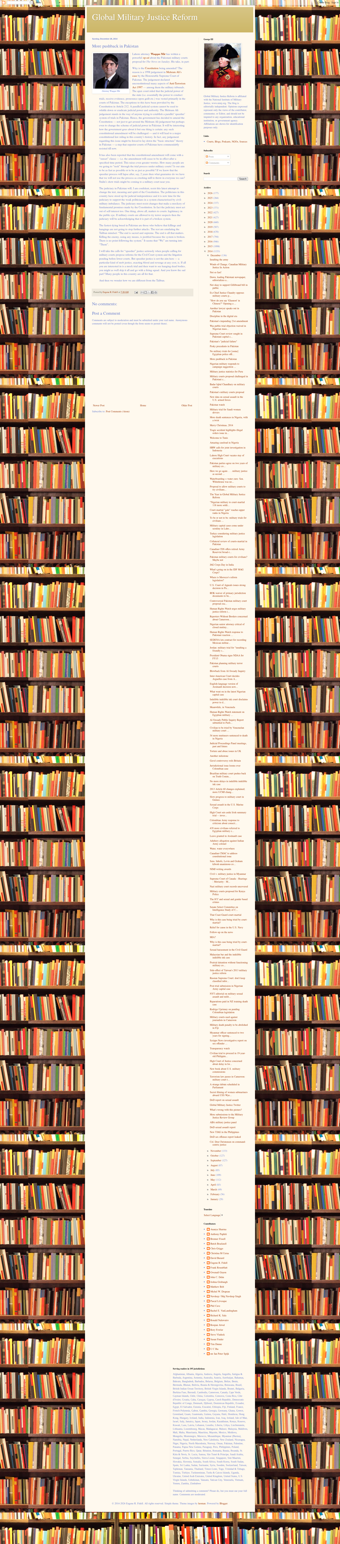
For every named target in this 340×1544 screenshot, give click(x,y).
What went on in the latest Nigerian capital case (227, 693)
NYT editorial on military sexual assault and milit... (226, 995)
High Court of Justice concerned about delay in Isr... (226, 1062)
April (214, 1184)
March (214, 1189)
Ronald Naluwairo (219, 1320)
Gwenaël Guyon (218, 1272)
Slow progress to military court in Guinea (227, 798)
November (216, 1150)
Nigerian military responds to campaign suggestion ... (224, 365)
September (216, 1160)
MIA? (213, 937)
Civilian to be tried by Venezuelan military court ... (227, 729)
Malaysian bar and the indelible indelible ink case (225, 956)
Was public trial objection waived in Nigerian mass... (228, 327)
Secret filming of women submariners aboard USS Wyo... (229, 1093)
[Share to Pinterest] (155, 292)
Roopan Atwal (217, 1325)
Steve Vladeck (217, 1334)
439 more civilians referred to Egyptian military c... (225, 829)
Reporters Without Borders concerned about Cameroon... (229, 618)
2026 (210, 193)
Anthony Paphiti (218, 1234)
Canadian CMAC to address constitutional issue (223, 855)
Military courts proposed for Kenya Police (227, 892)
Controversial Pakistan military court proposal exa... (228, 602)
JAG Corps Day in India (222, 564)
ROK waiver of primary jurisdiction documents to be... (228, 594)
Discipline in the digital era (223, 316)
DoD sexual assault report (223, 1127)
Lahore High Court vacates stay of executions (227, 457)
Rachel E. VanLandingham (223, 1310)
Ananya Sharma (218, 1229)
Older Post (187, 405)
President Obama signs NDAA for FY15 (227, 657)
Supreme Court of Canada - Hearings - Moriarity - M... (228, 880)
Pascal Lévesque (218, 1301)
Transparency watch (220, 1048)
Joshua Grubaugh (219, 1282)
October (215, 1155)
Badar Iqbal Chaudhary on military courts (227, 386)
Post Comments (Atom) (118, 411)
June (213, 1175)
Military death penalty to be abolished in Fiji (229, 1026)
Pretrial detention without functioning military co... (229, 964)
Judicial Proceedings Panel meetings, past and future (228, 745)
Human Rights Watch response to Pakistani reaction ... (226, 633)
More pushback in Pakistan (223, 359)
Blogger (223, 1503)
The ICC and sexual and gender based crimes (229, 900)
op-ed (146, 57)
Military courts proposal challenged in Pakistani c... (229, 378)
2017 (210, 236)
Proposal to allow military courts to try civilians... (227, 488)
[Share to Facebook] (152, 292)
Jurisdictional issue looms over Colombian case (225, 767)
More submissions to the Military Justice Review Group (226, 1116)
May (213, 1179)
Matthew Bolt (217, 1286)
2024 (210, 202)
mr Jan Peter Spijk (219, 1353)
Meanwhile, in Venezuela (222, 707)
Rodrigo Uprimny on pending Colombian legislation (225, 1010)
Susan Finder (216, 1339)
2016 (210, 241)
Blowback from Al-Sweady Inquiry (227, 671)
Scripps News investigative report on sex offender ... (228, 1042)
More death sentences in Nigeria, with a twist (229, 419)
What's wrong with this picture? (226, 1109)
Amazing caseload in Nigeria (224, 442)
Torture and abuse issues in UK (225, 751)
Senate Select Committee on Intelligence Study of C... (224, 908)
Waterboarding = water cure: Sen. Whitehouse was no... (227, 480)
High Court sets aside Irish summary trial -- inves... (228, 814)
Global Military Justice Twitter (225, 1105)
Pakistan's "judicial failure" (223, 341)
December (216, 255)
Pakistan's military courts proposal (227, 392)
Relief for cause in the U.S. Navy (226, 927)
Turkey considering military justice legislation (227, 535)
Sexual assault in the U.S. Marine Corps (226, 806)
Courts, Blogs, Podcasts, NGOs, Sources (227, 141)
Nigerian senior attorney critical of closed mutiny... (227, 625)
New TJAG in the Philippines (224, 1132)
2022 (210, 212)
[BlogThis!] (145, 292)
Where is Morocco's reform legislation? (223, 579)
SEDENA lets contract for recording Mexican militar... (228, 641)
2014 (210, 251)
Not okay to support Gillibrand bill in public (229, 286)
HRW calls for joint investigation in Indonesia (227, 449)
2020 (210, 222)
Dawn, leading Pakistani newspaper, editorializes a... (228, 278)
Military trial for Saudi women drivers (225, 411)
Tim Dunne (216, 1344)
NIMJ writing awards (220, 869)
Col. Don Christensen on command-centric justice (228, 1143)
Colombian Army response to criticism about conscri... (224, 821)
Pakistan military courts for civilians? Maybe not (228, 558)
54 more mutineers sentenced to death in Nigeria (229, 737)
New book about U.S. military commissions (225, 1070)
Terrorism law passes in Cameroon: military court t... (227, 1078)
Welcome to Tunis (219, 437)
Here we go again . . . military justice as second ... (228, 472)
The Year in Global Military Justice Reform (227, 496)
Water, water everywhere (222, 848)
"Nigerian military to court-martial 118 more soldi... (227, 503)
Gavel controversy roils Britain (225, 760)
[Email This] (142, 292)
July (213, 1170)
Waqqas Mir (158, 54)
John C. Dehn (217, 1277)
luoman (202, 1503)
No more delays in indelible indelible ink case (228, 782)
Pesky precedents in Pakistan (224, 346)
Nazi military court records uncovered (229, 886)
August (214, 1165)
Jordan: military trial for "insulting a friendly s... (228, 649)
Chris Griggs (216, 1248)
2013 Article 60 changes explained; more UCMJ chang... (227, 790)
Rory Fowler (216, 1329)
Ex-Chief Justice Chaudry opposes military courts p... (227, 294)
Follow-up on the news (221, 932)
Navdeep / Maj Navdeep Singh (225, 1296)
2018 (210, 231)
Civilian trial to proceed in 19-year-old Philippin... (227, 1054)
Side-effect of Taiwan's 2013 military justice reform (228, 971)
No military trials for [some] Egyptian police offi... (224, 352)
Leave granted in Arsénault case (226, 836)
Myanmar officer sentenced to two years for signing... (227, 1034)
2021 (210, 217)
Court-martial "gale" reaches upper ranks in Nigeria (227, 511)
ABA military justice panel (223, 1122)
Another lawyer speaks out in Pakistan (224, 310)
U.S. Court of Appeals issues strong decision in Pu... (228, 586)
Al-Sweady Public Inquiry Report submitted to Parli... (227, 721)
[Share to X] (149, 292)
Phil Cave (215, 1305)
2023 (210, 207)
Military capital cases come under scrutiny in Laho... (226, 527)
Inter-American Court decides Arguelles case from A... (224, 677)
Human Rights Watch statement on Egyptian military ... (227, 713)
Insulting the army (219, 259)
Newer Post (98, 405)
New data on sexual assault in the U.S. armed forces (226, 398)
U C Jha (214, 1349)
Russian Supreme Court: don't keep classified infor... (227, 979)
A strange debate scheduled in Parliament (225, 1086)
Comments (213, 162)
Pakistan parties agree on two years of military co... (229, 464)
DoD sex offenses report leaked (225, 1136)
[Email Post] (136, 292)
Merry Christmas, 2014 (221, 425)
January (215, 1199)
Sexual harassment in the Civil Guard (228, 949)
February (215, 1194)
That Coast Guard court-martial (225, 914)
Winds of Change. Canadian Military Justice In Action (228, 266)
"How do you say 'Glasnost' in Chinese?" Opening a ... (225, 302)
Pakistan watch (217, 404)
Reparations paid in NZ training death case (229, 1003)
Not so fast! (216, 272)
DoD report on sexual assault (224, 1100)
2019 (210, 227)
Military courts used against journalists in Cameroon (223, 1018)
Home (143, 405)
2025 (210, 198)
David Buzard (217, 1258)
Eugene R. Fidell (218, 1262)
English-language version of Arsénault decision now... (224, 685)
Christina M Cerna (219, 1253)
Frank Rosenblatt (218, 1267)
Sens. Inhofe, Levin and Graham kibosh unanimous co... (226, 862)
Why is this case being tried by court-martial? (228, 921)
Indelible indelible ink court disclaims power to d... (229, 701)
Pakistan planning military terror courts (226, 664)
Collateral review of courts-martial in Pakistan (228, 543)
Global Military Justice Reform (145, 16)
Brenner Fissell (217, 1238)
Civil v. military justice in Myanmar (228, 873)
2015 (210, 246)
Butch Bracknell (218, 1243)
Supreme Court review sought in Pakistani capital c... (226, 335)
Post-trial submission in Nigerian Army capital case (226, 987)
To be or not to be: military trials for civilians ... (228, 519)
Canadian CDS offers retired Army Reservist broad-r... (227, 550)
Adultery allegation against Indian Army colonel (227, 842)
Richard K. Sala (218, 1315)
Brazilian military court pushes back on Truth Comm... (228, 775)
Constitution (151, 68)
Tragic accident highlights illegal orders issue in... (226, 431)
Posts (211, 156)
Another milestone (219, 755)
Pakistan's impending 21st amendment (229, 321)
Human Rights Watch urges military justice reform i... (228, 610)
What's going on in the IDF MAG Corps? (226, 571)
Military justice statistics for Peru (226, 371)
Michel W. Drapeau (220, 1291)
